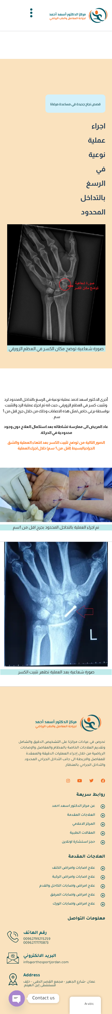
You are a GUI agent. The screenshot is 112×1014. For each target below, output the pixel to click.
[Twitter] (91, 781)
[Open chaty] (17, 998)
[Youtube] (80, 781)
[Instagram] (68, 781)
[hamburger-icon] (31, 15)
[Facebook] (103, 781)
